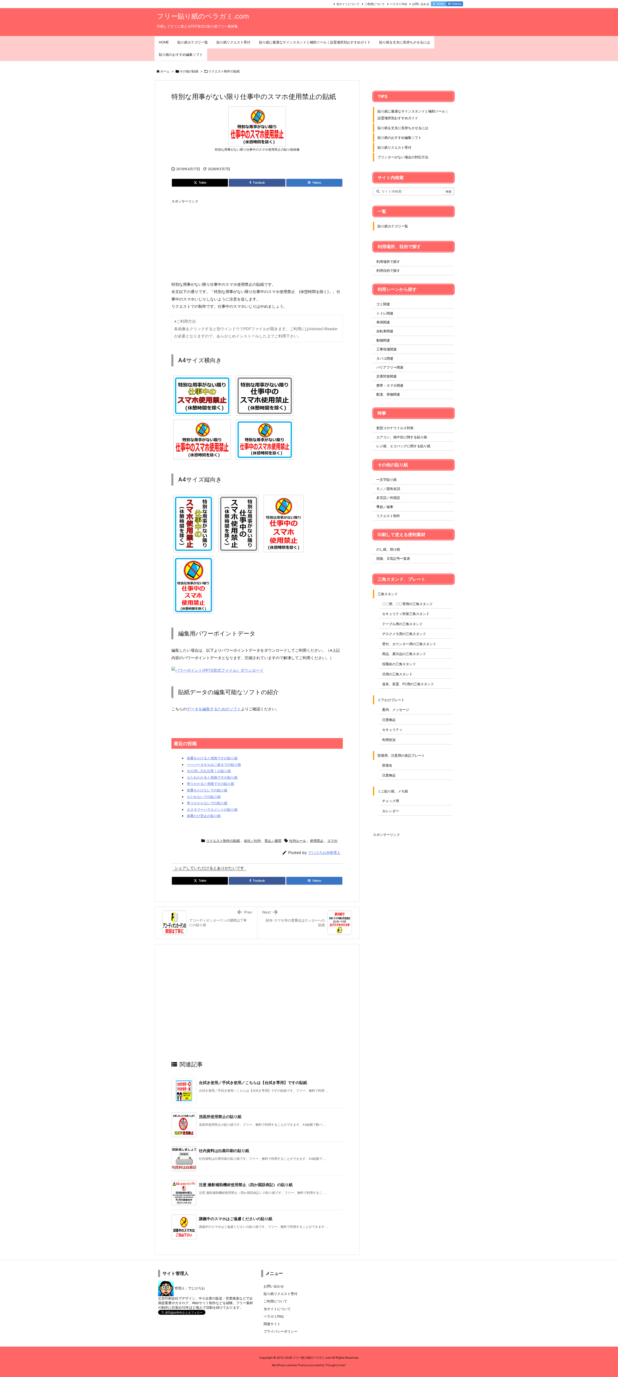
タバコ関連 (384, 358)
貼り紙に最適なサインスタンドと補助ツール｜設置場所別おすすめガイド (413, 114)
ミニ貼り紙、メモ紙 (393, 791)
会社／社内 (252, 841)
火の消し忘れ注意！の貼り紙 (209, 771)
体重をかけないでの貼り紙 (207, 790)
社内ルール (297, 841)
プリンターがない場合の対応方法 (403, 157)
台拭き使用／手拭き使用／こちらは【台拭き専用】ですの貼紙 (253, 1082)
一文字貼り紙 (386, 479)
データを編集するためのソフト (214, 708)
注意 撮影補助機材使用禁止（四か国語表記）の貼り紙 (246, 1184)
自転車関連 (384, 331)
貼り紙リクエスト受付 (394, 147)
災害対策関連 (386, 376)
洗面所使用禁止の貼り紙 (220, 1116)
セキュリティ (392, 729)
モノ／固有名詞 (388, 489)
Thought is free (335, 1365)
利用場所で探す (388, 261)
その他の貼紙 (189, 71)
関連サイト (272, 1324)
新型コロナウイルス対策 (395, 428)
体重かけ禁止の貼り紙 (204, 816)
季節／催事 (384, 507)
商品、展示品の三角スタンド (404, 654)
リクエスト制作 (388, 516)
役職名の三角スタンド (399, 664)
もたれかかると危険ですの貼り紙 (212, 777)
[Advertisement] (257, 239)
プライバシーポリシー (280, 1331)
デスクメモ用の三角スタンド (404, 634)
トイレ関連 (384, 313)
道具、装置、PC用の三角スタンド (408, 684)
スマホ (332, 841)
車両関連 (383, 322)
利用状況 (389, 740)
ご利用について (375, 4)
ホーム (165, 71)
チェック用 (390, 801)
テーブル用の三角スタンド (402, 624)
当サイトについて (347, 4)
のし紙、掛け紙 (388, 549)
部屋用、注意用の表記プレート (401, 755)
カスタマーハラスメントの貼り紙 (212, 809)
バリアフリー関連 (389, 367)
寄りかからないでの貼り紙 (207, 803)
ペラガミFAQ (398, 4)
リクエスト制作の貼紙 (224, 71)
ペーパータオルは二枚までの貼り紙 (214, 764)
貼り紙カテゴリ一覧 (393, 226)
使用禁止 (316, 841)
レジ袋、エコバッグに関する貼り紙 (403, 446)
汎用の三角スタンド (397, 674)
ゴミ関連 (383, 304)
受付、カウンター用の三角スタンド (409, 644)
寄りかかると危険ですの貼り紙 (210, 784)
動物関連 (383, 340)
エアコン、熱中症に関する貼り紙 (401, 437)
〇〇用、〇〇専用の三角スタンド (407, 604)
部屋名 (387, 765)
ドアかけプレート (391, 700)
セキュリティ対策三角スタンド (405, 614)
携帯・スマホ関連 (389, 385)
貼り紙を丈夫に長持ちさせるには (403, 128)
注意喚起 (389, 720)
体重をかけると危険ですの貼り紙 (212, 758)
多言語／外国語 (388, 498)
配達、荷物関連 (388, 394)
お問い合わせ (420, 4)
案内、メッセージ (395, 709)
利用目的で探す (388, 270)
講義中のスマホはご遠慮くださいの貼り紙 (235, 1218)
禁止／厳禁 (273, 841)
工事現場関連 (386, 349)
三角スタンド (388, 594)
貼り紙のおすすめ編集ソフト (399, 137)
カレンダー (390, 811)
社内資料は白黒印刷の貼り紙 (224, 1150)
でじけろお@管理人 (324, 852)
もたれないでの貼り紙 (204, 797)
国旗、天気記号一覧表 (393, 558)
